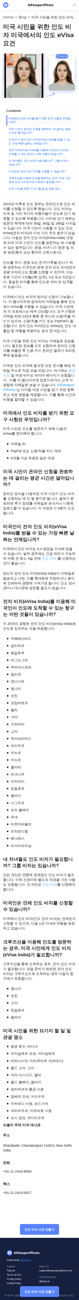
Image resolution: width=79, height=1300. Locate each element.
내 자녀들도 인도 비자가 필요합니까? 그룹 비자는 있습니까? (39, 162)
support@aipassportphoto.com (55, 1270)
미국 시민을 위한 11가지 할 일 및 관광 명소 (34, 188)
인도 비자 (49, 558)
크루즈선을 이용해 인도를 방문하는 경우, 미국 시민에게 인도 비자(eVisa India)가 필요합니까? (39, 180)
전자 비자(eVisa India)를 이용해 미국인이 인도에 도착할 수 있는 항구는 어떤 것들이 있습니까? (38, 152)
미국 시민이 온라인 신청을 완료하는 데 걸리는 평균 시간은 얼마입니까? (40, 131)
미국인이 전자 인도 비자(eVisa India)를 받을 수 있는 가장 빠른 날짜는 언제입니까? (39, 141)
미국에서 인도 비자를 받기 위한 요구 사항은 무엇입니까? (40, 120)
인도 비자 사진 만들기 (39, 1291)
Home (8, 17)
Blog (22, 17)
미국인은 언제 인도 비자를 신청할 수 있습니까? (37, 171)
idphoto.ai (25, 1260)
